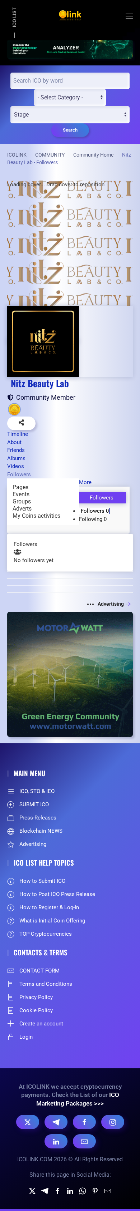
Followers (95, 511)
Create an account (41, 1023)
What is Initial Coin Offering (52, 920)
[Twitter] (32, 1190)
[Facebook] (84, 1122)
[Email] (84, 1141)
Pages (20, 487)
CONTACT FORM (39, 971)
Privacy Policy (36, 997)
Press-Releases (37, 817)
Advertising (111, 604)
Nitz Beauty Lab (40, 383)
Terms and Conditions (45, 984)
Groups (22, 501)
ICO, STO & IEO (37, 791)
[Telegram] (56, 1122)
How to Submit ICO (42, 881)
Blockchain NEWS (40, 831)
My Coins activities (36, 515)
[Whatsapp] (82, 1190)
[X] (27, 1122)
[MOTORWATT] (70, 673)
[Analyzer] (70, 48)
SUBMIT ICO (34, 804)
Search (70, 130)
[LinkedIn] (56, 1141)
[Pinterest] (95, 1190)
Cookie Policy (36, 1010)
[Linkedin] (70, 1190)
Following (93, 519)
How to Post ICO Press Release (57, 894)
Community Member (44, 397)
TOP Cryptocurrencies (45, 934)
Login (26, 1037)
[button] (129, 16)
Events (21, 494)
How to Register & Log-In (49, 907)
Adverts (22, 508)
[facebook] (57, 1190)
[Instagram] (112, 1122)
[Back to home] (70, 16)
